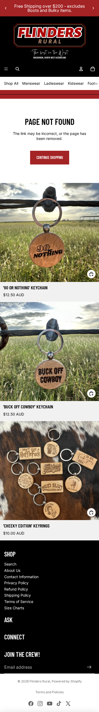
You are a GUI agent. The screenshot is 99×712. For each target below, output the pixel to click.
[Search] (17, 69)
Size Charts (14, 608)
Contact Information (21, 576)
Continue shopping (49, 157)
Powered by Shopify (67, 681)
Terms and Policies (49, 692)
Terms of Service (18, 601)
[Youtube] (49, 703)
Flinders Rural (40, 681)
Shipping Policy (17, 595)
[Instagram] (40, 703)
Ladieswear (54, 83)
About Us (12, 570)
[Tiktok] (59, 703)
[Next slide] (93, 8)
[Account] (81, 69)
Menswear (31, 83)
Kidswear (76, 83)
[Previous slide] (6, 8)
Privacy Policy (16, 583)
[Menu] (6, 69)
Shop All (11, 83)
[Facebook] (31, 703)
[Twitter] (68, 703)
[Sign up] (89, 667)
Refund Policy (16, 589)
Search (10, 564)
